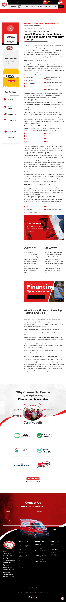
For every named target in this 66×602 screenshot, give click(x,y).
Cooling (27, 564)
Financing (33, 1)
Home (25, 23)
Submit (55, 529)
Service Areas (17, 2)
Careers (12, 1)
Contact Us (38, 2)
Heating (21, 567)
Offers (24, 1)
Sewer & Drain (27, 567)
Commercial (28, 559)
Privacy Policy (27, 546)
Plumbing (21, 571)
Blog (28, 1)
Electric (20, 564)
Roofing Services (21, 560)
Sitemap (21, 549)
